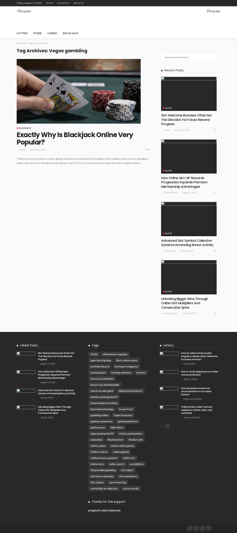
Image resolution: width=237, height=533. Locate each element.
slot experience (128, 476)
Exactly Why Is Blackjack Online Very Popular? (75, 138)
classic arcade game (102, 390)
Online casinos (99, 451)
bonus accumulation (102, 378)
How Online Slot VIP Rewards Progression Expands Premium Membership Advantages (184, 182)
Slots (168, 108)
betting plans (98, 372)
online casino (98, 445)
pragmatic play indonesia (104, 510)
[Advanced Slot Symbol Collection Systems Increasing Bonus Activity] (189, 219)
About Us (79, 3)
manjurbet (96, 439)
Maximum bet (115, 439)
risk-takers (127, 470)
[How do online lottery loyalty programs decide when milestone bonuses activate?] (169, 358)
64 (215, 313)
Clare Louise (169, 250)
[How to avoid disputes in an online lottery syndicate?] (169, 376)
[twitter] (208, 3)
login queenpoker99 (102, 433)
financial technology (102, 409)
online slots (97, 464)
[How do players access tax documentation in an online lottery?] (169, 393)
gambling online (100, 415)
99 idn (94, 354)
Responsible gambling (103, 470)
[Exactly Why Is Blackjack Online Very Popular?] (79, 91)
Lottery (22, 33)
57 (215, 192)
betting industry (100, 366)
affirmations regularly (115, 354)
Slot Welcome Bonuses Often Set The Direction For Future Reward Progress (186, 119)
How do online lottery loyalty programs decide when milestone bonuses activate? (199, 356)
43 (215, 250)
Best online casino (126, 360)
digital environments (130, 390)
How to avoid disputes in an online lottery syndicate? (199, 373)
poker (37, 33)
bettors (141, 372)
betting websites (121, 372)
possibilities (136, 464)
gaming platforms (128, 421)
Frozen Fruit (126, 409)
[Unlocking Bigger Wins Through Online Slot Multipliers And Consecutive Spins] (189, 277)
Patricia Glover (170, 313)
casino (52, 33)
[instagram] (218, 3)
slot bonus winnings (102, 476)
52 (215, 129)
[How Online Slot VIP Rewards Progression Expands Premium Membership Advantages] (189, 156)
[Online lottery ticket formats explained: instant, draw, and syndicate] (169, 411)
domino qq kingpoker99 (104, 396)
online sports (116, 464)
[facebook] (203, 3)
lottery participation (130, 433)
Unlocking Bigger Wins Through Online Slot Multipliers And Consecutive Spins (184, 303)
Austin (22, 149)
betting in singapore (126, 366)
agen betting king (101, 360)
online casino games (122, 445)
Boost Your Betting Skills (105, 384)
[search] (215, 33)
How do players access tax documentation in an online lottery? (196, 391)
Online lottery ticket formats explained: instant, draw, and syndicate (196, 410)
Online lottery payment (104, 457)
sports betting (117, 482)
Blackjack (70, 33)
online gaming (121, 451)
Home (49, 3)
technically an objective (104, 488)
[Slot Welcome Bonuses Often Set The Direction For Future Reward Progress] (189, 94)
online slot (129, 457)
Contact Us (63, 3)
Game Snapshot (123, 415)
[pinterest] (213, 3)
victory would (130, 488)
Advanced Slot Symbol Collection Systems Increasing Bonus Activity (187, 242)
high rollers (117, 427)
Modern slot (136, 439)
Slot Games (97, 482)
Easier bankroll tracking (104, 403)
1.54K (147, 149)
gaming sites (98, 427)
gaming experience (101, 421)
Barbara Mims (170, 192)
